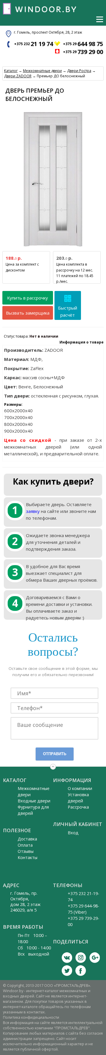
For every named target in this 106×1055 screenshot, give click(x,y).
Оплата (25, 845)
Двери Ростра (79, 70)
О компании (80, 788)
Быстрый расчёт (67, 311)
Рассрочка (78, 807)
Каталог (11, 70)
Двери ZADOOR (18, 75)
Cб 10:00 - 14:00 (34, 948)
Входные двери (34, 801)
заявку (33, 511)
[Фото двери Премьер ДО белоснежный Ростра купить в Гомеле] (53, 246)
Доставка (27, 839)
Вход (73, 832)
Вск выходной (33, 954)
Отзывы (26, 851)
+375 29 (83, 43)
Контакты (27, 857)
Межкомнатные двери (42, 70)
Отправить (54, 754)
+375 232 (33, 43)
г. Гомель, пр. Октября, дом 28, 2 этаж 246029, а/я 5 (25, 901)
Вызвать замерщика (27, 313)
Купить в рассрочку (27, 298)
